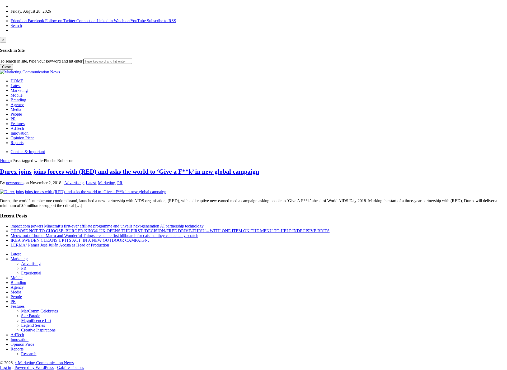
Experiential (31, 273)
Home (5, 160)
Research (28, 354)
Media (16, 109)
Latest (16, 85)
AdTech (17, 128)
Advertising (74, 183)
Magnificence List (36, 320)
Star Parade (30, 316)
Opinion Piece (22, 138)
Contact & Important (28, 151)
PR (13, 119)
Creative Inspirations (38, 330)
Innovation (20, 133)
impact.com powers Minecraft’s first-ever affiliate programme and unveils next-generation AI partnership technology (108, 226)
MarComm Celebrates (39, 311)
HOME (17, 81)
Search (16, 25)
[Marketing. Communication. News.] (30, 72)
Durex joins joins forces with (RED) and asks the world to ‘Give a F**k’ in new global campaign (129, 171)
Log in (5, 367)
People (16, 114)
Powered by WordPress (34, 367)
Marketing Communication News (44, 362)
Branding (18, 100)
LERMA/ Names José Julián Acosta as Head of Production (60, 245)
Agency (17, 104)
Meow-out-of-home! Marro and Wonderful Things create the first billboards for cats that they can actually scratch (104, 235)
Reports (17, 142)
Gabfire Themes (70, 367)
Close (6, 67)
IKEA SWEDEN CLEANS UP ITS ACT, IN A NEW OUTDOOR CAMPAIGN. (80, 240)
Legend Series (33, 325)
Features (18, 123)
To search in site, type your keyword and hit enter (41, 61)
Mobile (16, 95)
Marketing (19, 90)
